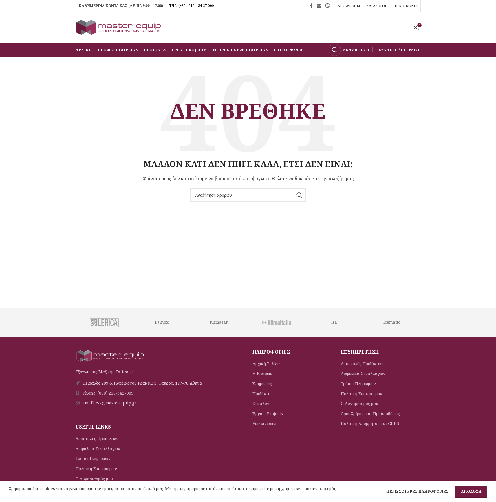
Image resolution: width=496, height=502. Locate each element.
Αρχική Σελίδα (266, 363)
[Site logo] (119, 27)
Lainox (162, 322)
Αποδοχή (471, 491)
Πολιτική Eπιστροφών (96, 468)
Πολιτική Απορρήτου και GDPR (370, 423)
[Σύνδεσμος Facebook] (311, 5)
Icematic (391, 322)
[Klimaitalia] (276, 322)
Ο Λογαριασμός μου (94, 478)
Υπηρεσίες (262, 383)
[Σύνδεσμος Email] (319, 5)
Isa (334, 322)
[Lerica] (104, 322)
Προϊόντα (261, 393)
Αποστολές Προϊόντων (97, 438)
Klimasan (219, 322)
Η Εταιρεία (262, 373)
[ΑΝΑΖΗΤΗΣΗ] (299, 195)
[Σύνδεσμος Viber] (327, 5)
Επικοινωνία (264, 423)
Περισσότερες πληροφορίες (417, 491)
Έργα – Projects (267, 413)
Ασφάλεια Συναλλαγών (98, 448)
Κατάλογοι (262, 403)
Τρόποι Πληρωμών (93, 458)
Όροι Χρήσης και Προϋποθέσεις (370, 413)
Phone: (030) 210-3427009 (108, 393)
